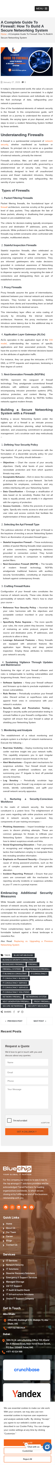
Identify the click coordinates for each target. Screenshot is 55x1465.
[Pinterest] (31, 1207)
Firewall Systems (12, 969)
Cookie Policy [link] (26, 1426)
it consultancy (39, 974)
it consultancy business (15, 978)
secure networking (13, 1006)
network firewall (12, 997)
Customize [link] (10, 1433)
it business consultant (15, 974)
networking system (36, 997)
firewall (4, 207)
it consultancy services (15, 987)
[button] (42, 8)
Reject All (27, 1459)
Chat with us (33, 1447)
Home (4, 34)
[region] (27, 1433)
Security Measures (38, 1006)
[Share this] (14, 1012)
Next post (39, 1021)
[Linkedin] (18, 1207)
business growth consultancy (19, 960)
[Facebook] (6, 1207)
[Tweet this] (18, 1012)
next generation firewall (16, 1001)
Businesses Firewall (13, 964)
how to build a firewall (37, 969)
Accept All (27, 1442)
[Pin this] (22, 1012)
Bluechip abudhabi (23, 955)
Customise (27, 1451)
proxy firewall (42, 1001)
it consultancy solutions (16, 992)
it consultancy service (15, 983)
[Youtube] (25, 1207)
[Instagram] (12, 1207)
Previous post (14, 1021)
